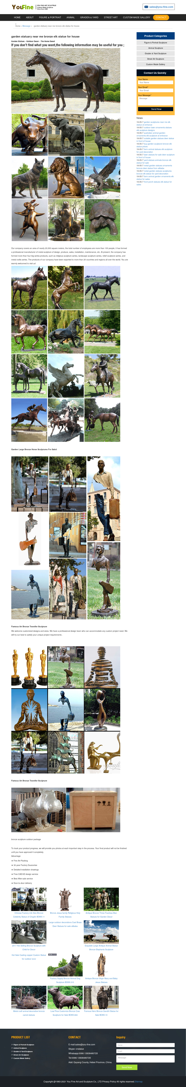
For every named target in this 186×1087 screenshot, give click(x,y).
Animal (71, 17)
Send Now (127, 1067)
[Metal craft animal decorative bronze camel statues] (28, 997)
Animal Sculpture (155, 48)
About (30, 17)
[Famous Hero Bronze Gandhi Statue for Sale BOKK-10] (101, 997)
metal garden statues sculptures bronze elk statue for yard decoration (154, 172)
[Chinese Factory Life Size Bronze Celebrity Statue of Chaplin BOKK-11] (28, 899)
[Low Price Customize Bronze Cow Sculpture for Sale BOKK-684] (65, 997)
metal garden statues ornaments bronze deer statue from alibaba (154, 167)
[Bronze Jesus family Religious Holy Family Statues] (65, 899)
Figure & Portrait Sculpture (155, 42)
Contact (161, 17)
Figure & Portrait (50, 17)
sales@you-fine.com (161, 7)
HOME (17, 17)
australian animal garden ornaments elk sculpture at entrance (152, 134)
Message (26, 25)
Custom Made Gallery (136, 17)
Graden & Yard (89, 17)
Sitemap (139, 1081)
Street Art (111, 17)
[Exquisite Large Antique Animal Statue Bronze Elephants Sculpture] (101, 931)
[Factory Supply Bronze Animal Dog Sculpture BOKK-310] (65, 964)
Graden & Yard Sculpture (155, 53)
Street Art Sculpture (155, 58)
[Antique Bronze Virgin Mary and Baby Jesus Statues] (101, 964)
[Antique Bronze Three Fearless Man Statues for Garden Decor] (101, 899)
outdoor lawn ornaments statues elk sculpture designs (154, 128)
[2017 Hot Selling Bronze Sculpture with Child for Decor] (28, 931)
